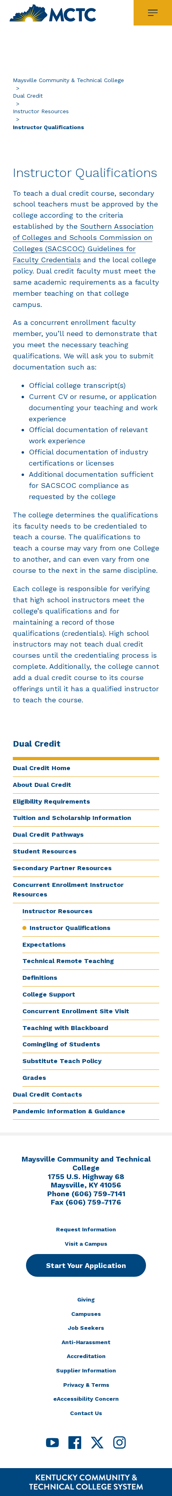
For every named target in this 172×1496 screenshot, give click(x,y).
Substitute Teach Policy (62, 1061)
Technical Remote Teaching (68, 961)
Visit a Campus (86, 1243)
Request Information (86, 1229)
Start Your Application (86, 1265)
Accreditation (86, 1356)
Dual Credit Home (41, 768)
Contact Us (86, 1413)
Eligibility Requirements (51, 801)
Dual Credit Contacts (47, 1094)
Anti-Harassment (86, 1342)
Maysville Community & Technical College (68, 80)
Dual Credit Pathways (48, 834)
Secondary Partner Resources (62, 868)
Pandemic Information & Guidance (69, 1111)
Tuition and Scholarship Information (72, 818)
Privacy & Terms (86, 1385)
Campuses (86, 1314)
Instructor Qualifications (70, 928)
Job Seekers (86, 1328)
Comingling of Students (61, 1044)
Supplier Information (86, 1370)
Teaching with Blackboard (65, 1028)
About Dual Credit (42, 784)
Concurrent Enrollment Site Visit (75, 1011)
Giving (86, 1299)
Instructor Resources (41, 111)
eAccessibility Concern (86, 1399)
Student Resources (44, 851)
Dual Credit (28, 95)
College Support (48, 994)
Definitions (39, 977)
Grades (34, 1077)
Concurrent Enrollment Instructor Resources (68, 889)
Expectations (44, 944)
